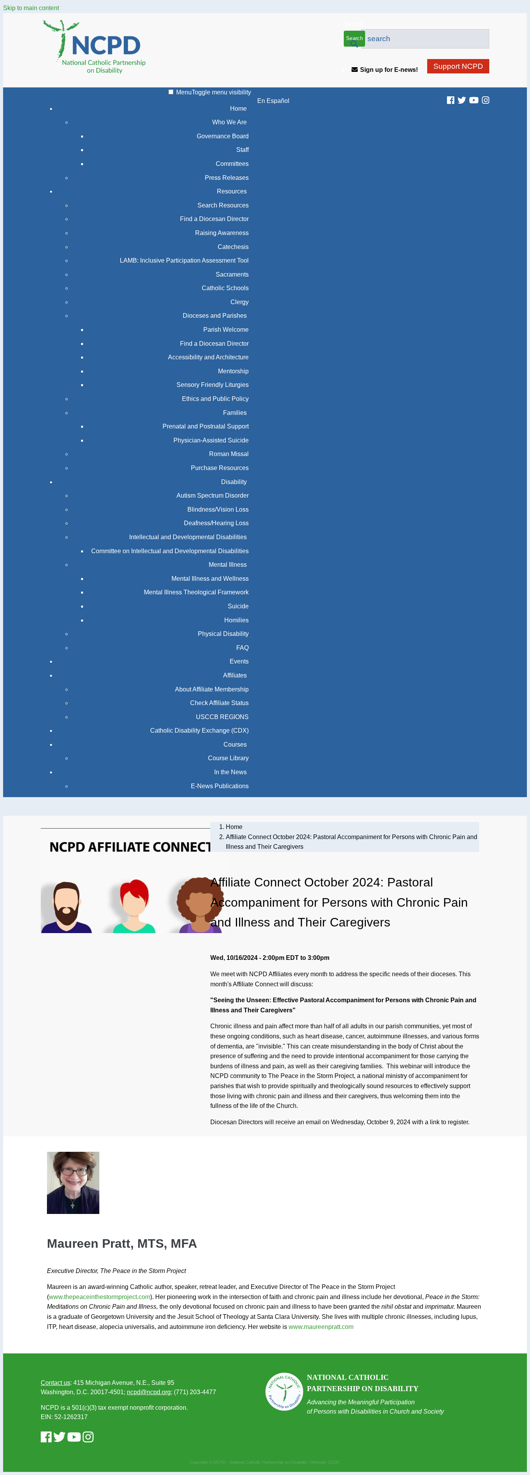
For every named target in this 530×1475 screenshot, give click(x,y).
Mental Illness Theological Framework (196, 592)
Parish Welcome (226, 329)
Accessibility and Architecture (208, 357)
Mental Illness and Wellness (210, 578)
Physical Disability (223, 633)
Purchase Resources (220, 468)
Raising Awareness (222, 233)
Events (239, 661)
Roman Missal (229, 454)
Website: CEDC (325, 1462)
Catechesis (233, 247)
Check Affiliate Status (219, 703)
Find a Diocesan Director (214, 219)
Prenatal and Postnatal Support (206, 426)
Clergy (239, 302)
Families (235, 412)
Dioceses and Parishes (215, 315)
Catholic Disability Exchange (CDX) (199, 730)
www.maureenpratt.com (321, 1326)
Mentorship (233, 371)
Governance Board (223, 136)
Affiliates (235, 675)
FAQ (242, 647)
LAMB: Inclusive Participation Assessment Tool (184, 260)
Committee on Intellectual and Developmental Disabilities (170, 551)
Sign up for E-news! (389, 69)
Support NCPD (458, 66)
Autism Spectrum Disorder (213, 495)
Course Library (228, 758)
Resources (232, 191)
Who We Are (229, 122)
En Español (273, 101)
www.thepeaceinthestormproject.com (99, 1297)
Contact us (55, 1382)
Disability (234, 482)
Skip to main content (31, 8)
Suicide (238, 606)
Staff (242, 149)
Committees (232, 163)
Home (238, 108)
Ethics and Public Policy (215, 398)
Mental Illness (228, 564)
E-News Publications (220, 786)
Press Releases (227, 177)
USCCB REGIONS (222, 717)
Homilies (236, 620)
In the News (230, 772)
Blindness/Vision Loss (218, 509)
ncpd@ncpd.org (149, 1392)
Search (354, 24)
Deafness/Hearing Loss (216, 523)
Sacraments (232, 274)
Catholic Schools (225, 288)
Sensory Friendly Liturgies (213, 384)
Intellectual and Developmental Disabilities (188, 537)
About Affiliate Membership (212, 689)
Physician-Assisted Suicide (211, 440)
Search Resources (223, 205)
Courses (235, 744)
